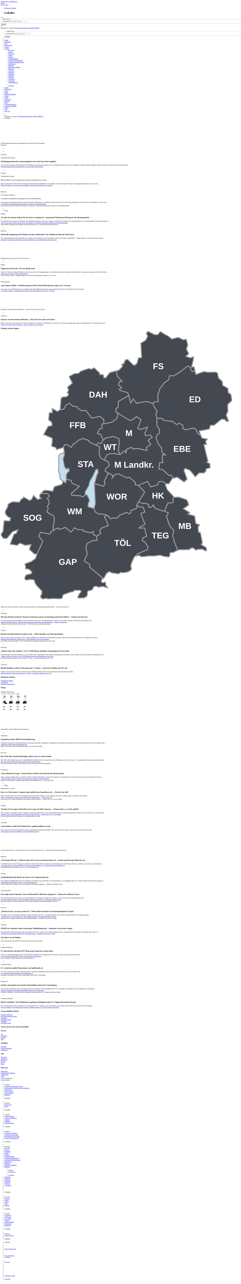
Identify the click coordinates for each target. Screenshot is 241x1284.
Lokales (7, 49)
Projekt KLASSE (10, 1276)
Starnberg (11, 72)
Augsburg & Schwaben (12, 1135)
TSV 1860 (8, 1219)
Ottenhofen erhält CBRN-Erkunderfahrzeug (14, 744)
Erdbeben (7, 1121)
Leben (6, 87)
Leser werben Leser (10, 1249)
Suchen (4, 24)
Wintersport (8, 1224)
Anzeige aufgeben (6, 1048)
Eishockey (8, 1225)
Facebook (19, 28)
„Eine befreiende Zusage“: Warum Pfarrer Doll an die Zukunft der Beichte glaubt (25, 778)
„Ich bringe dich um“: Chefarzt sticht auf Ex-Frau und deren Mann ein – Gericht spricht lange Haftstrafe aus (33, 865)
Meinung (7, 101)
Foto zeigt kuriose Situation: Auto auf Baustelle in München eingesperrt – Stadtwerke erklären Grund (31, 899)
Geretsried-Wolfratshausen (16, 62)
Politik (6, 40)
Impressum (4, 1071)
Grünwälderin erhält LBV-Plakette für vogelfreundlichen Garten (20, 831)
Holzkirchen (12, 64)
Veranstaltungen (13, 82)
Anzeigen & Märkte (10, 106)
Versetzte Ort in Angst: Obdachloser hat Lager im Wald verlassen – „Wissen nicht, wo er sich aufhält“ (31, 814)
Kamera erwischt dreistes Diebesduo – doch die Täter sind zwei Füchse (22, 325)
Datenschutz (4, 1075)
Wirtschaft (8, 42)
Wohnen (7, 1205)
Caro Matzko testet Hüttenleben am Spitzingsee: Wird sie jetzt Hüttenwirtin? (23, 204)
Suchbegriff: (6, 21)
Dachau (10, 52)
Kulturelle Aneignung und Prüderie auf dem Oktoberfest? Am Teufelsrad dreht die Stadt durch (29, 240)
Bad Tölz (11, 50)
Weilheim (11, 76)
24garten (7, 1199)
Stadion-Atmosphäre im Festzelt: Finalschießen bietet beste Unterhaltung (22, 990)
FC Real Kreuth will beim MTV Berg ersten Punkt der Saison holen (21, 956)
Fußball (7, 1220)
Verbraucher (8, 89)
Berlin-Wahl (8, 1090)
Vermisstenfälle (9, 1123)
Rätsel (6, 92)
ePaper (3, 1062)
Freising (10, 57)
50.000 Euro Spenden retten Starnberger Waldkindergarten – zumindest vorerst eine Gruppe (28, 934)
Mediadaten (4, 1050)
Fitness (7, 1200)
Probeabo (3, 1060)
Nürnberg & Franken (11, 1133)
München (11, 69)
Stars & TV (8, 99)
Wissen (7, 96)
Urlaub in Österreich (11, 1118)
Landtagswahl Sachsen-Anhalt (14, 1086)
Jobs (2, 1039)
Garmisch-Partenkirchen (15, 60)
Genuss (7, 1202)
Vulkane (7, 1120)
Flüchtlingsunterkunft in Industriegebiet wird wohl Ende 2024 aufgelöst (22, 167)
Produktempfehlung (10, 104)
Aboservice (4, 1059)
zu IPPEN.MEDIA (33, 28)
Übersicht (3, 1046)
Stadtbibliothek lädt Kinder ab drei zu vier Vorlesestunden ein (19, 882)
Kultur (6, 98)
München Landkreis (14, 67)
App (2, 1034)
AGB (2, 1076)
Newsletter (4, 1036)
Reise (6, 103)
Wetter (6, 108)
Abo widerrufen (9, 1255)
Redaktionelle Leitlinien (8, 1073)
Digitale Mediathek (10, 94)
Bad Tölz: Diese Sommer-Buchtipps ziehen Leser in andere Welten (21, 761)
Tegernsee (11, 74)
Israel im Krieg (9, 1091)
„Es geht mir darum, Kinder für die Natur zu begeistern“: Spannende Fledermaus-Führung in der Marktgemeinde (34, 223)
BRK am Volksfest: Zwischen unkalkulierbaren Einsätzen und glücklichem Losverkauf (26, 185)
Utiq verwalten (5, 1080)
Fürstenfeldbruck (13, 59)
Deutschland (8, 45)
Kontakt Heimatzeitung (8, 684)
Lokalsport (11, 81)
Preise (2, 1064)
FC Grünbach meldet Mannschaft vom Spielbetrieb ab (17, 973)
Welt (6, 43)
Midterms (7, 1095)
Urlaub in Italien (9, 1116)
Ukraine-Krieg (9, 1093)
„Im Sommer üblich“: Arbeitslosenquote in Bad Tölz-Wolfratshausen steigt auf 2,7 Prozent (27, 291)
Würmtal (10, 77)
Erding (10, 55)
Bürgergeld (8, 1105)
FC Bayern (8, 1217)
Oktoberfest (11, 1172)
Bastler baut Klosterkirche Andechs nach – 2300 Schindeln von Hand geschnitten (25, 639)
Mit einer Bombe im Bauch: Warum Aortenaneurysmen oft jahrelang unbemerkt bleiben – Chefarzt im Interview (34, 622)
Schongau (11, 70)
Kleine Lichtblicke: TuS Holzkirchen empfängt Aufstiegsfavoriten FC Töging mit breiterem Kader (30, 1007)
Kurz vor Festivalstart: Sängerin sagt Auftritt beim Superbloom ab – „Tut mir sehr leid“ (26, 797)
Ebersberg (11, 54)
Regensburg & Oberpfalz (12, 1136)
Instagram (25, 28)
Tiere (6, 1204)
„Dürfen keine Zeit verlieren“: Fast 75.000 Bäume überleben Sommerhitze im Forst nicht (27, 656)
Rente (6, 1106)
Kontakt (3, 1038)
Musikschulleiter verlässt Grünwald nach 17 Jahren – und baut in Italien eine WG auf (26, 673)
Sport (6, 91)
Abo (6, 109)
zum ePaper (4, 682)
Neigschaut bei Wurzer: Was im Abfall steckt (14, 274)
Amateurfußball (9, 1222)
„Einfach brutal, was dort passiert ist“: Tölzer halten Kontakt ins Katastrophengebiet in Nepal (28, 916)
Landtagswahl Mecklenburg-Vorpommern (17, 1088)
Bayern (7, 47)
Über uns (7, 111)
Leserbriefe (11, 79)
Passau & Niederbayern (12, 1138)
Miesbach (11, 65)
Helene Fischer (9, 1235)
